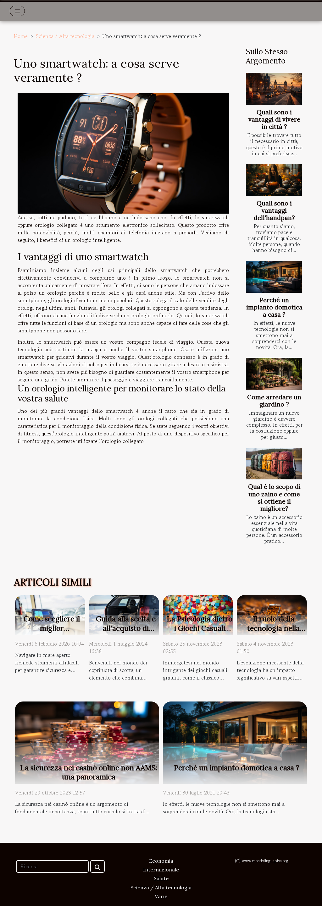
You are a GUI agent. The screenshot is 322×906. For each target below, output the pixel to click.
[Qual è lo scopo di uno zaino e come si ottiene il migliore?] (274, 464)
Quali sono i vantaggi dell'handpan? (274, 210)
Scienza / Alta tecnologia (65, 36)
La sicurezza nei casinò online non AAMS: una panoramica (89, 772)
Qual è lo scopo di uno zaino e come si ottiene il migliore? (274, 497)
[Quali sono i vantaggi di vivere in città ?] (274, 89)
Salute (161, 878)
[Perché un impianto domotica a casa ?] (274, 277)
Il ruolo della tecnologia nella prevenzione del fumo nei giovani (273, 633)
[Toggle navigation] (17, 11)
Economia (161, 861)
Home (21, 36)
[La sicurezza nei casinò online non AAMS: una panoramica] (87, 741)
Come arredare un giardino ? (274, 400)
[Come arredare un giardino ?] (274, 374)
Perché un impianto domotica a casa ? (274, 307)
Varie (161, 896)
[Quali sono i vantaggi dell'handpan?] (274, 180)
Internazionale (161, 869)
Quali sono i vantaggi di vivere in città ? (274, 119)
